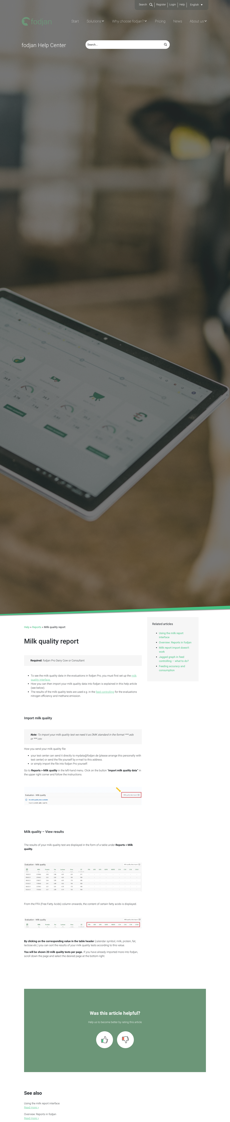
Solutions (94, 21)
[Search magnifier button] (165, 44)
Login (172, 4)
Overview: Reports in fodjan (175, 642)
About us (197, 21)
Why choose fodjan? (128, 21)
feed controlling (105, 691)
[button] (196, 4)
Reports (36, 627)
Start (75, 21)
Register (161, 4)
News (177, 21)
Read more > (31, 1107)
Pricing (160, 21)
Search (143, 4)
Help (182, 4)
